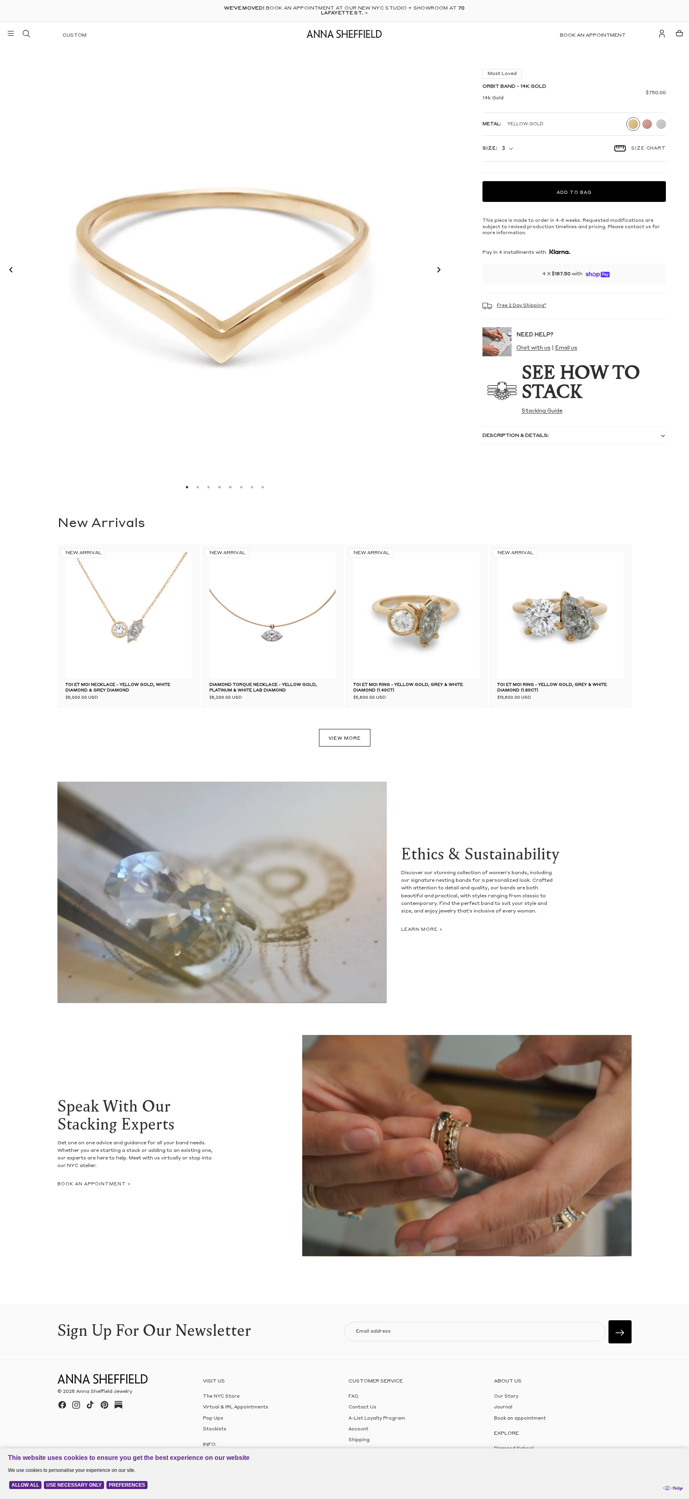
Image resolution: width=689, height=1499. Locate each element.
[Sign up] (620, 1331)
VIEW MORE (345, 739)
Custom (75, 35)
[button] (9, 271)
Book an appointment (593, 35)
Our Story (506, 1396)
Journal (503, 1407)
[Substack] (118, 1405)
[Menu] (11, 33)
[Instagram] (76, 1405)
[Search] (26, 33)
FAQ (353, 1396)
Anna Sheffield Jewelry (104, 1391)
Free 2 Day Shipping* (521, 306)
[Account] (662, 33)
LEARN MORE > (422, 930)
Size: (489, 148)
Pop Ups (213, 1418)
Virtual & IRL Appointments (235, 1407)
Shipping (359, 1440)
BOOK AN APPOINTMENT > (94, 1184)
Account (358, 1429)
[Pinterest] (104, 1405)
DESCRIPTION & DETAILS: (515, 435)
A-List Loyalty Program (376, 1418)
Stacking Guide (542, 411)
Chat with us (533, 347)
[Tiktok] (90, 1405)
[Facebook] (62, 1405)
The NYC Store (221, 1396)
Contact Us (362, 1407)
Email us (566, 347)
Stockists (214, 1429)
